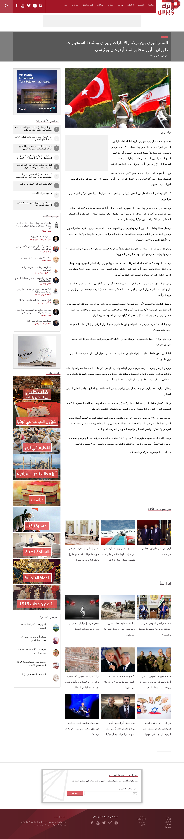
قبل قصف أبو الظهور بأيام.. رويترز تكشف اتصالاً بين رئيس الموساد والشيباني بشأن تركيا (120, 729)
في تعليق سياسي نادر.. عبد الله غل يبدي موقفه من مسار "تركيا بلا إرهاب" (82, 729)
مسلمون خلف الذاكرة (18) (39, 321)
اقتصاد (141, 5)
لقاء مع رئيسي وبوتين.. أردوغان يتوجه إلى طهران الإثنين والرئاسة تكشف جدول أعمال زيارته (118, 554)
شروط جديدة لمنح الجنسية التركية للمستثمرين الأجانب (31, 663)
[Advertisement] (86, 152)
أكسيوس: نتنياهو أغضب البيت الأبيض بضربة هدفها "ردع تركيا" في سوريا (119, 682)
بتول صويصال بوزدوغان (40, 239)
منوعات (75, 5)
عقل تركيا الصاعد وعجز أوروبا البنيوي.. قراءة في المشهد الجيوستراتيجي (35, 147)
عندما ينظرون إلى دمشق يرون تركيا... (34, 257)
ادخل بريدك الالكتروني (128, 789)
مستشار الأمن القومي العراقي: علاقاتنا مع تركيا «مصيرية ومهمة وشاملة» (155, 629)
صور (65, 5)
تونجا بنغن (46, 260)
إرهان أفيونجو (45, 252)
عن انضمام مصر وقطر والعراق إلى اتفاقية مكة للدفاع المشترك (33, 138)
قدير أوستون (45, 283)
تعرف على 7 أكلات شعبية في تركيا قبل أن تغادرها (31, 651)
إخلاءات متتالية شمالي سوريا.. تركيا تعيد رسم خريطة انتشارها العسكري (119, 629)
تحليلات (130, 5)
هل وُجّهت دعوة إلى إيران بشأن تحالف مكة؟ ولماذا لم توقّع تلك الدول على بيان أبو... (33, 225)
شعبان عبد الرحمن (42, 323)
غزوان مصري (45, 315)
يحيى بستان (46, 231)
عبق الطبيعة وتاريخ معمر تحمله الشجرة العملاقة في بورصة (34, 203)
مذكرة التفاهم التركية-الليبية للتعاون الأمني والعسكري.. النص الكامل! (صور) (34, 156)
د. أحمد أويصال (44, 302)
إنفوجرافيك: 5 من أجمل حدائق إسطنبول (33, 626)
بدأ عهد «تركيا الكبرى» (42, 193)
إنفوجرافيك (88, 5)
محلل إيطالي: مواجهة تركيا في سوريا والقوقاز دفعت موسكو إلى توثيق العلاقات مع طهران (82, 554)
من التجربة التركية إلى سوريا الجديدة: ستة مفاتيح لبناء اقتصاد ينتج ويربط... (33, 128)
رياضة (120, 5)
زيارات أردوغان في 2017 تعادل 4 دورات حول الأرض (32, 638)
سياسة (151, 5)
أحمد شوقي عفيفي (42, 294)
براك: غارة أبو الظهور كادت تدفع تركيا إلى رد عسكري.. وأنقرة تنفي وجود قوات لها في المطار (82, 682)
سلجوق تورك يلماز (43, 272)
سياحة (110, 5)
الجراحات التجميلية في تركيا (34, 674)
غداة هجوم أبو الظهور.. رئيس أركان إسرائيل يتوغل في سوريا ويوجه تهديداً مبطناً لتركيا (155, 682)
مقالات (100, 5)
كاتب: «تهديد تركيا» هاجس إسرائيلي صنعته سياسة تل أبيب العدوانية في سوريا (33, 175)
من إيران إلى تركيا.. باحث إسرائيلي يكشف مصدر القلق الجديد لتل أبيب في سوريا (156, 729)
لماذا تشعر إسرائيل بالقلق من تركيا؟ (36, 184)
